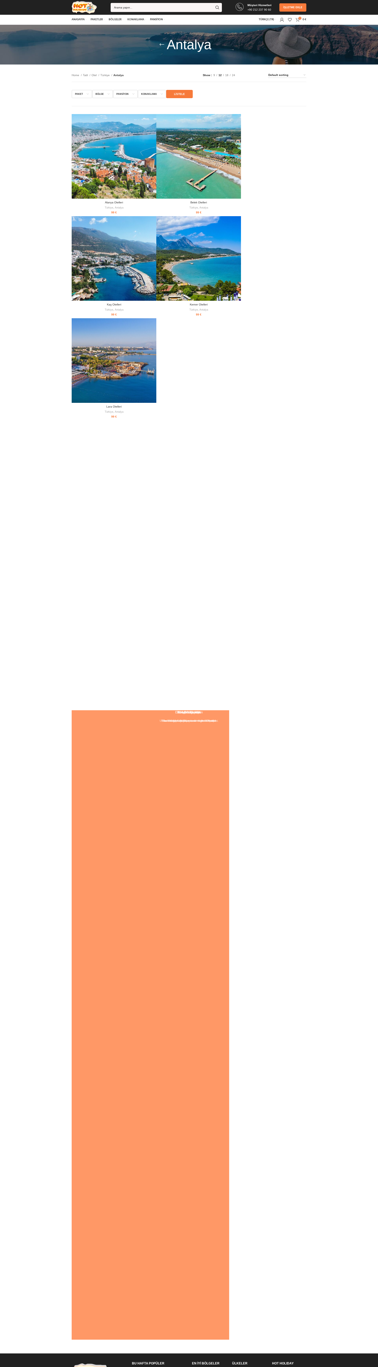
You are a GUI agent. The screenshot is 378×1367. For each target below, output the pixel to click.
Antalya (119, 207)
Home (76, 75)
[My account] (282, 20)
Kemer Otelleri (199, 304)
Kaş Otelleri (114, 304)
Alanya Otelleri (114, 202)
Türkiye (105, 75)
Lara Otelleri (114, 406)
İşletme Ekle (292, 7)
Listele (179, 94)
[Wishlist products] (290, 20)
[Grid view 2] (244, 75)
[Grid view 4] (259, 75)
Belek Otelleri (198, 202)
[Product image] (114, 156)
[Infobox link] (253, 7)
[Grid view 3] (252, 75)
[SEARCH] (217, 7)
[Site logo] (84, 7)
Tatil (86, 75)
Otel (94, 75)
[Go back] (162, 45)
